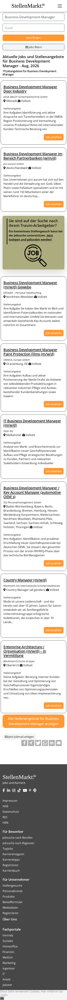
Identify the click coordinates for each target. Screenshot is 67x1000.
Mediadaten (10, 907)
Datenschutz (11, 812)
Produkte (9, 896)
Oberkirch (12, 665)
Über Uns (10, 919)
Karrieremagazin (13, 854)
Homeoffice (10, 946)
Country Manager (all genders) (25, 590)
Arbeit (6, 979)
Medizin (8, 957)
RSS (5, 817)
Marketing (9, 963)
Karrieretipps (11, 859)
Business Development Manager (26, 63)
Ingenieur (9, 968)
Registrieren (10, 865)
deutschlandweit (16, 168)
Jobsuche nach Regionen (18, 843)
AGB (5, 806)
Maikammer (13, 435)
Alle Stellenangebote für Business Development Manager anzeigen (33, 721)
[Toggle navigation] (59, 6)
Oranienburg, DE (17, 364)
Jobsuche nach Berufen (17, 837)
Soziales (8, 941)
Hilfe (5, 823)
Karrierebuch (11, 870)
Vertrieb (8, 935)
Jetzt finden (33, 38)
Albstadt (11, 101)
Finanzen (8, 952)
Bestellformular (13, 902)
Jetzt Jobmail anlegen (21, 737)
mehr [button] (4, 995)
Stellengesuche (12, 885)
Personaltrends (13, 891)
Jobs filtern (35, 47)
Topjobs (8, 848)
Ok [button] (2, 998)
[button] (24, 743)
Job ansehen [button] (53, 137)
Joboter (7, 985)
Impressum (10, 801)
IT (4, 974)
